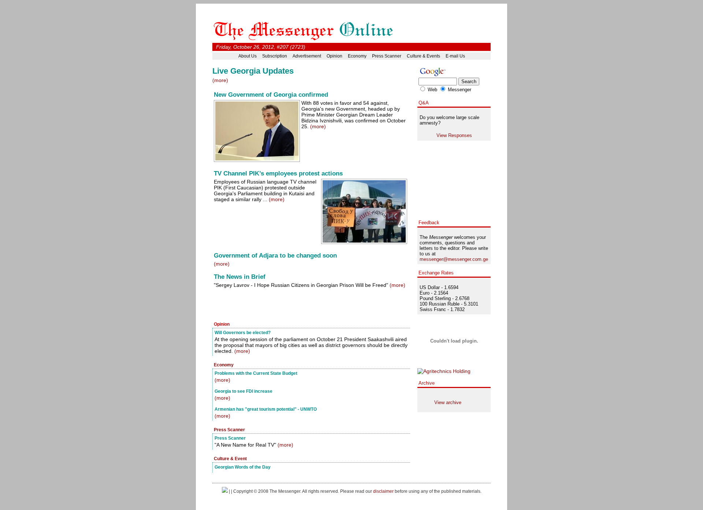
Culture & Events (423, 56)
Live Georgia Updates (253, 70)
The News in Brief (239, 276)
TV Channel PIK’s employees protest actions (278, 173)
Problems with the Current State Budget (256, 373)
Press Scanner (386, 56)
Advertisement (307, 56)
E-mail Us (455, 56)
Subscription (274, 56)
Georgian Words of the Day (243, 467)
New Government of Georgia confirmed (271, 94)
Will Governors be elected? (243, 332)
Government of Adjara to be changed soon (275, 255)
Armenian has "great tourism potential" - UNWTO (266, 409)
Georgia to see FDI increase (243, 391)
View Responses (454, 135)
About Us (247, 56)
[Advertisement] (298, 306)
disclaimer (383, 491)
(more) (220, 80)
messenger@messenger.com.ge (454, 259)
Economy (357, 56)
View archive (447, 402)
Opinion (334, 56)
